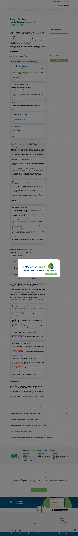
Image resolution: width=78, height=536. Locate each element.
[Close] (59, 260)
